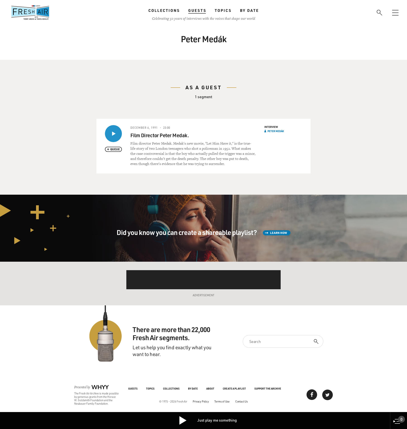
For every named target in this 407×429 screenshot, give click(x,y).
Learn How (278, 233)
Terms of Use (222, 401)
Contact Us (241, 401)
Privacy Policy (201, 401)
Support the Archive (267, 388)
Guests (197, 10)
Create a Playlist (234, 388)
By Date (249, 10)
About (210, 388)
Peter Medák (276, 131)
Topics (223, 10)
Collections (164, 10)
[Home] (30, 12)
